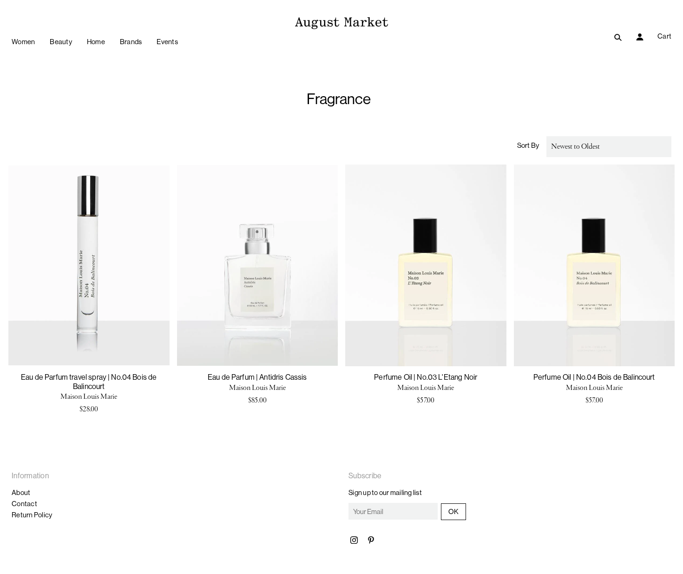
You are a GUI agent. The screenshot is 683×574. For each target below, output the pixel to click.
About (21, 492)
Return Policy (32, 514)
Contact (24, 503)
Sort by (528, 145)
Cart (664, 36)
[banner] (341, 21)
